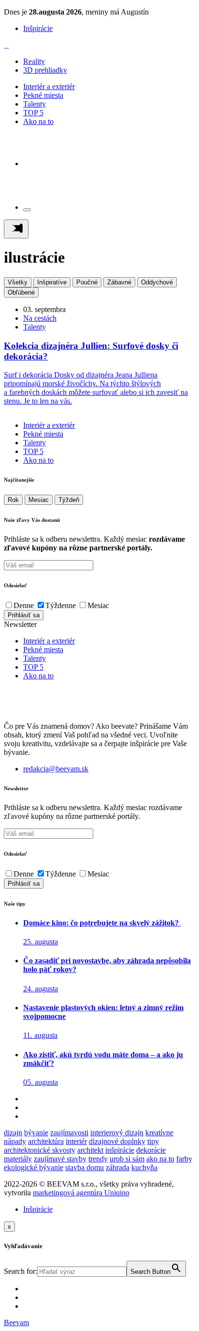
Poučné (87, 282)
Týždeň (68, 499)
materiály (18, 1159)
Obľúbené (21, 292)
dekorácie (151, 1150)
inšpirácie (119, 1150)
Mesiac (38, 499)
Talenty (34, 104)
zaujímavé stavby (60, 1159)
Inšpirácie (38, 28)
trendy (98, 1159)
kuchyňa (144, 1167)
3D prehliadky (45, 70)
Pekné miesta (43, 95)
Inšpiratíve (52, 282)
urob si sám (127, 1159)
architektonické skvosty (39, 1150)
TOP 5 (33, 113)
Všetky (18, 282)
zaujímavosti (69, 1132)
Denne (24, 605)
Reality (34, 61)
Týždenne (60, 605)
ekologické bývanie (33, 1167)
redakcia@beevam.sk (55, 769)
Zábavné (119, 282)
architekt (90, 1150)
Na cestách (40, 318)
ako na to (160, 1159)
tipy (153, 1141)
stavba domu (84, 1167)
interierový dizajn (116, 1132)
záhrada (117, 1167)
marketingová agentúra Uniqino (81, 1193)
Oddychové (157, 282)
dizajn (13, 1132)
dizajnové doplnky (117, 1141)
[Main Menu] (16, 228)
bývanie (36, 1132)
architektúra (46, 1141)
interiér (76, 1141)
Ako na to (38, 121)
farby (184, 1159)
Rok (13, 499)
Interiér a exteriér (49, 86)
